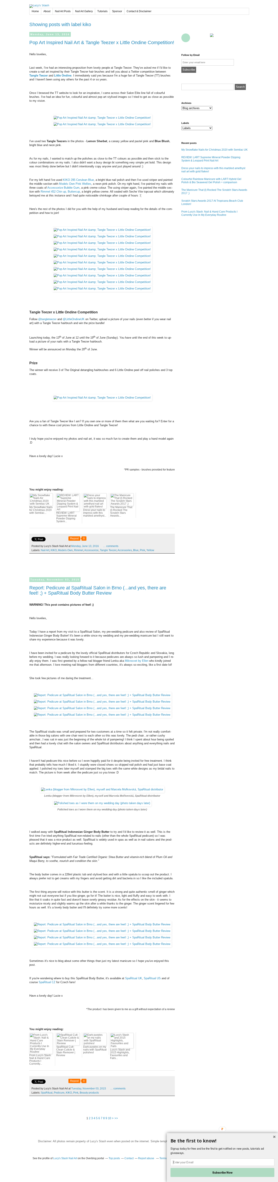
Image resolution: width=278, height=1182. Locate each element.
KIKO (54, 550)
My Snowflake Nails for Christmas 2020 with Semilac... (41, 510)
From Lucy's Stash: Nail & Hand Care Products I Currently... (40, 1059)
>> (116, 1118)
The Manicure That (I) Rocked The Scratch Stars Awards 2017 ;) (214, 191)
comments (110, 546)
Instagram (243, 28)
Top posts (114, 1158)
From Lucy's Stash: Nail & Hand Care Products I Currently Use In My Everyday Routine (209, 213)
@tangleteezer (47, 319)
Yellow (150, 550)
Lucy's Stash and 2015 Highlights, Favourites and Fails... (120, 1054)
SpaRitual (47, 1092)
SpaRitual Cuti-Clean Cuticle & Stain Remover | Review (65, 1051)
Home (35, 11)
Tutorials (102, 11)
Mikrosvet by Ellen (136, 660)
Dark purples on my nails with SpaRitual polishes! (95, 1049)
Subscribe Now (222, 1172)
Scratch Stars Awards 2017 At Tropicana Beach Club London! (212, 202)
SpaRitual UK (133, 978)
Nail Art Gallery (84, 11)
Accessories (124, 550)
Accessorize (91, 550)
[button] (222, 1141)
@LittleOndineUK (73, 319)
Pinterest (214, 28)
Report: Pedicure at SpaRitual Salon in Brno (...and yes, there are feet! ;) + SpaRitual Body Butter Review (97, 590)
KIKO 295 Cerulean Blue (78, 179)
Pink (142, 550)
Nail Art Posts (63, 11)
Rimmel (78, 550)
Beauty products (89, 1092)
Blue (136, 550)
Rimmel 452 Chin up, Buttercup (60, 191)
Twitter (195, 28)
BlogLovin (204, 28)
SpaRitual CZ (47, 982)
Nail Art (45, 550)
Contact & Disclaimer (139, 11)
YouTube (224, 28)
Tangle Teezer (38, 75)
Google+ (185, 37)
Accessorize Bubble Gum (63, 187)
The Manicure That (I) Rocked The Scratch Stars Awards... (121, 511)
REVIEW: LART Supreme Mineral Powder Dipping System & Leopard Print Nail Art (210, 159)
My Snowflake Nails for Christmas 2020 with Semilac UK (214, 149)
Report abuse (146, 1158)
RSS (195, 37)
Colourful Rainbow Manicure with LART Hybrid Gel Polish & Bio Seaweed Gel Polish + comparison (211, 181)
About (46, 11)
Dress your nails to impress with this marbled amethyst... (94, 513)
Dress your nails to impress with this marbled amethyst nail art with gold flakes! (213, 170)
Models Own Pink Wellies (75, 183)
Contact (204, 37)
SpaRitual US (152, 978)
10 (109, 1118)
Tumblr (233, 28)
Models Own (65, 550)
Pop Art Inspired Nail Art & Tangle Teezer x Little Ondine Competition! (101, 42)
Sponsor (117, 11)
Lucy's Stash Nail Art (65, 1158)
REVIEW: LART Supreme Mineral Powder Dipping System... (66, 517)
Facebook (185, 28)
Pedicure (59, 1092)
